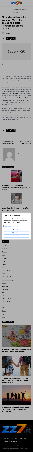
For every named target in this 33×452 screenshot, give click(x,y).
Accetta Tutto (16, 236)
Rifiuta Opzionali (16, 233)
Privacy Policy (15, 226)
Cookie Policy (7, 226)
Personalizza (16, 230)
